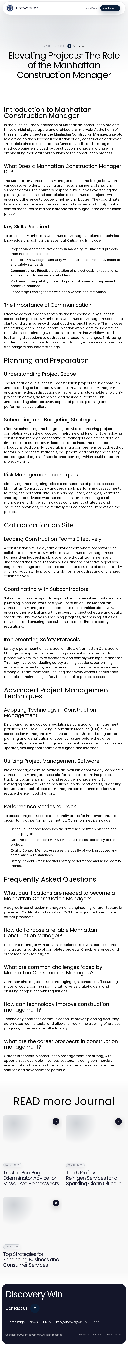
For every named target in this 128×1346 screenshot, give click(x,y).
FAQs (47, 1322)
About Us (84, 1334)
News (34, 1322)
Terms (108, 1334)
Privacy (97, 1334)
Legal (118, 1334)
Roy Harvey (78, 46)
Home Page (16, 1322)
